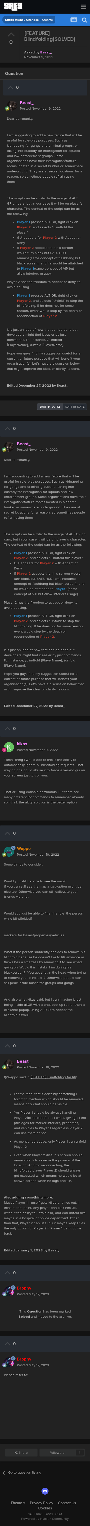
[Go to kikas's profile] (9, 747)
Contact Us (67, 1503)
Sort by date (74, 406)
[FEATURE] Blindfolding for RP (53, 1077)
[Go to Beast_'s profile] (12, 106)
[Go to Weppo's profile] (9, 852)
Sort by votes (50, 406)
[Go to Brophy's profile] (9, 1291)
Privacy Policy (41, 1503)
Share (23, 1453)
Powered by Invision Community (45, 1519)
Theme (16, 1503)
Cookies (45, 1508)
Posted (40, 108)
